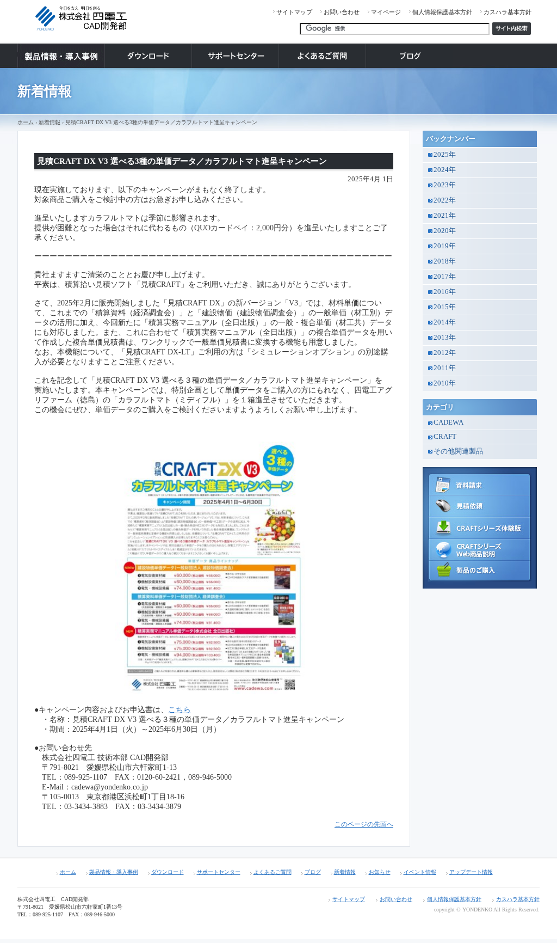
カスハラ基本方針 (507, 12)
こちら (179, 710)
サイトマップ (294, 12)
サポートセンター (218, 872)
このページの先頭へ (364, 824)
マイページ (386, 12)
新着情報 (49, 122)
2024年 (445, 170)
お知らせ (380, 872)
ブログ (313, 872)
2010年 (445, 383)
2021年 (445, 215)
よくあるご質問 (272, 872)
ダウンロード (167, 872)
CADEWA (448, 422)
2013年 (445, 337)
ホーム (25, 122)
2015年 (445, 307)
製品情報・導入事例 (113, 872)
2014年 (445, 322)
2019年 (445, 246)
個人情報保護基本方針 (442, 12)
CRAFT (445, 436)
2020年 (445, 231)
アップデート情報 (471, 872)
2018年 (445, 261)
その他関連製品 (458, 451)
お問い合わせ (342, 12)
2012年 (445, 353)
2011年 (445, 368)
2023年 (445, 185)
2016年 (445, 292)
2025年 (445, 154)
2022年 (445, 200)
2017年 (445, 276)
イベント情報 (420, 872)
